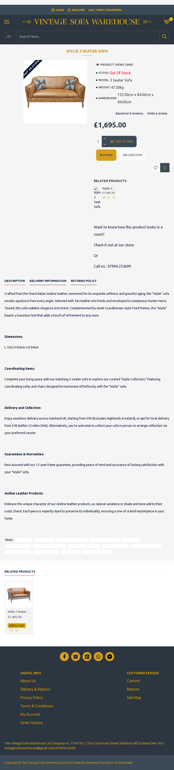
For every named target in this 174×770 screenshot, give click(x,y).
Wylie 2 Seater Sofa (109, 188)
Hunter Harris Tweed (105, 539)
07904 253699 (119, 266)
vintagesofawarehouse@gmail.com (29, 748)
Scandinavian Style (115, 546)
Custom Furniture (46, 551)
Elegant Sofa (71, 551)
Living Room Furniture (84, 546)
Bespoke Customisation (49, 546)
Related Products (20, 571)
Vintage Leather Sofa (146, 546)
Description (15, 280)
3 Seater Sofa (44, 539)
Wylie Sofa (23, 539)
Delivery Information (47, 280)
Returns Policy (84, 280)
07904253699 (65, 748)
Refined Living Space (98, 551)
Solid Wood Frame (18, 551)
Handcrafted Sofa (17, 546)
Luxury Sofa (130, 539)
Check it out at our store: (114, 245)
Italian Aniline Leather (72, 539)
